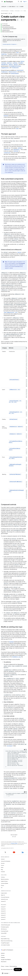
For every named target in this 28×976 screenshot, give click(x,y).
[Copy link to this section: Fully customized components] (24, 179)
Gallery (11, 64)
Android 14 (3, 913)
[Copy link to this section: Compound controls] (18, 504)
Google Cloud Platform (6, 959)
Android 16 (3, 909)
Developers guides (5, 927)
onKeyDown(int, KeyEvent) (16, 426)
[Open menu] (2, 1)
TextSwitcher (15, 67)
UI (17, 6)
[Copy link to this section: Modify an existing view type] (23, 627)
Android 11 (3, 919)
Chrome (2, 955)
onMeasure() (7, 149)
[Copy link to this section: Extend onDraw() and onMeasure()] (22, 250)
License (7, 966)
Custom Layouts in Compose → (10, 44)
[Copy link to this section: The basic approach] (17, 134)
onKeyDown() (16, 149)
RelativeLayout (13, 71)
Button (22, 61)
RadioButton (4, 64)
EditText (9, 63)
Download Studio (4, 931)
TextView (3, 63)
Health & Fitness (4, 881)
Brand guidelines (13, 966)
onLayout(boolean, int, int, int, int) (15, 401)
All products (3, 961)
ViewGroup (4, 54)
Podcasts (3, 871)
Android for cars (4, 899)
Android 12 (3, 917)
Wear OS (3, 895)
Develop (4, 6)
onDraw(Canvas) (13, 419)
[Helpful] (9, 13)
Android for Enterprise (5, 861)
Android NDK (3, 933)
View (17, 52)
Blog (2, 869)
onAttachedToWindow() (15, 474)
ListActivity (7, 152)
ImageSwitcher (5, 67)
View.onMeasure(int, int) (10, 312)
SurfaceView (22, 263)
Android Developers (5, 10)
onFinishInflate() (14, 379)
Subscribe (17, 969)
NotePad (6, 115)
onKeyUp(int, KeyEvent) (16, 434)
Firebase (3, 957)
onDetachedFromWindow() (16, 481)
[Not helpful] (11, 13)
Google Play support (5, 942)
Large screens (4, 893)
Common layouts (15, 73)
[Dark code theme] (24, 749)
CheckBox (20, 63)
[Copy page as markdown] (22, 20)
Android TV (3, 901)
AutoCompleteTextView (15, 66)
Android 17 (3, 906)
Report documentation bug (6, 940)
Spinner (16, 64)
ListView (15, 63)
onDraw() (20, 148)
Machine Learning (4, 879)
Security (2, 863)
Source (2, 865)
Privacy (2, 885)
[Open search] (18, 1)
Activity (16, 151)
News (2, 867)
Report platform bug (5, 938)
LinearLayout (20, 70)
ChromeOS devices (5, 897)
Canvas (19, 252)
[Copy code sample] (26, 749)
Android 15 (3, 911)
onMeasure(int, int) (15, 389)
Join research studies (5, 945)
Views (21, 6)
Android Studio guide (5, 924)
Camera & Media (4, 883)
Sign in (24, 1)
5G (1, 887)
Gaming (2, 877)
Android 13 (3, 915)
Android (2, 859)
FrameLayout (4, 71)
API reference (4, 929)
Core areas (11, 6)
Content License (14, 843)
